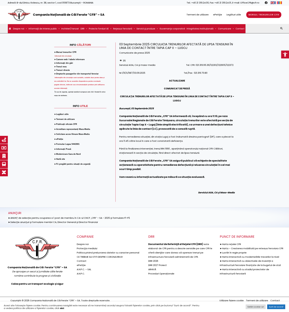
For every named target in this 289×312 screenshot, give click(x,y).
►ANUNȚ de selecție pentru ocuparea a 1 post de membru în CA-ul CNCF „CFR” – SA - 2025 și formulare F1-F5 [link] (69, 217)
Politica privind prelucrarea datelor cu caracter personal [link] (108, 252)
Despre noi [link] (18, 28)
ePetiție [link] (81, 265)
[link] (285, 54)
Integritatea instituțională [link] (200, 28)
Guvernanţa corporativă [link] (172, 28)
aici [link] (62, 308)
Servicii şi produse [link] (146, 28)
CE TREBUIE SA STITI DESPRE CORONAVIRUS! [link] (100, 256)
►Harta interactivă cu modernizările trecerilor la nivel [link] (249, 256)
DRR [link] (82, 28)
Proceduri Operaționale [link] (161, 273)
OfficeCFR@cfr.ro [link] (249, 2)
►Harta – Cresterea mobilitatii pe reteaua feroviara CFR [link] (251, 248)
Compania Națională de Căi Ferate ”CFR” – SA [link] (68, 15)
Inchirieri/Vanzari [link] (70, 28)
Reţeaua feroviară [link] (122, 28)
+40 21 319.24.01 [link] (222, 2)
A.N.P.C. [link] (81, 273)
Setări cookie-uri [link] (255, 306)
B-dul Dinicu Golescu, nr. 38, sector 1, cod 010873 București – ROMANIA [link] (55, 2)
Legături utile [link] (234, 14)
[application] (25, 28)
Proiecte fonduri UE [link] (99, 28)
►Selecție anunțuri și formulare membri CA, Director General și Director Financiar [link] (53, 222)
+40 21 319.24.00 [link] (200, 2)
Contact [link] (240, 28)
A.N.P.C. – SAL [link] (84, 269)
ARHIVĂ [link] (152, 269)
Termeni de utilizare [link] (197, 14)
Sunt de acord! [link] (276, 306)
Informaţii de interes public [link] (43, 28)
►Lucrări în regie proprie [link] (233, 252)
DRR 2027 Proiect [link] (157, 265)
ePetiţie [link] (217, 14)
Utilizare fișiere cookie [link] (231, 300)
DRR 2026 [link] (153, 260)
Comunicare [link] (224, 28)
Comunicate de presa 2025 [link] (134, 52)
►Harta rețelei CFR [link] (230, 244)
